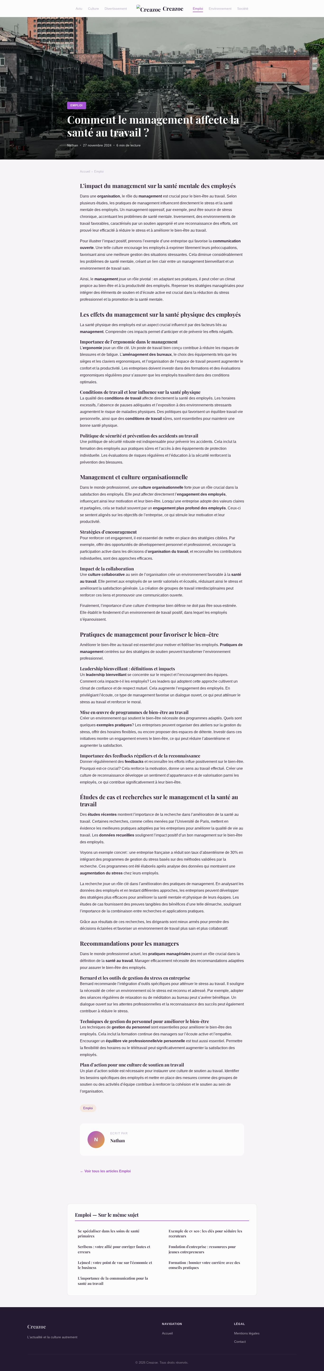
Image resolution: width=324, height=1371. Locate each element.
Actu (79, 8)
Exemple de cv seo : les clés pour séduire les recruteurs (205, 1233)
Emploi (198, 8)
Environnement (220, 8)
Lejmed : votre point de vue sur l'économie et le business (115, 1265)
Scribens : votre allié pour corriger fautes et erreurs (114, 1249)
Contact (240, 1341)
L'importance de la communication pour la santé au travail (113, 1281)
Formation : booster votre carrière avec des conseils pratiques (204, 1265)
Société (242, 8)
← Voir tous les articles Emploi (105, 1171)
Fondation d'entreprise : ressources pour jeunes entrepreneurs (202, 1249)
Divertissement (116, 8)
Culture (93, 8)
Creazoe (173, 8)
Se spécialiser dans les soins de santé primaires (108, 1233)
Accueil (85, 171)
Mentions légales (246, 1333)
